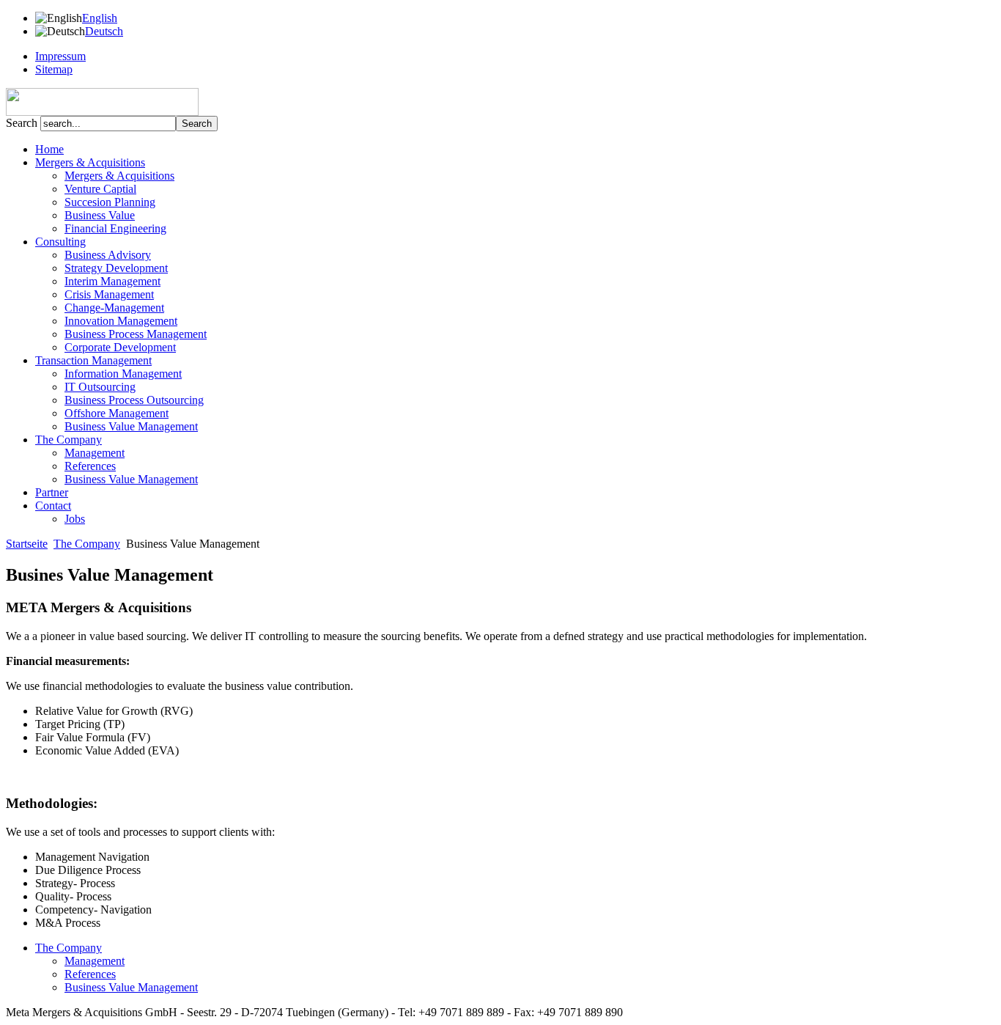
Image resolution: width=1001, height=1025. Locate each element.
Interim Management (112, 281)
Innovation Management (120, 321)
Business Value (99, 215)
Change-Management (114, 307)
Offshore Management (116, 413)
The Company (86, 543)
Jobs (74, 518)
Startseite (27, 543)
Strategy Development (116, 268)
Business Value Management (131, 426)
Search (23, 123)
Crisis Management (109, 294)
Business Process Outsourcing (134, 400)
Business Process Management (135, 334)
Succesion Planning (109, 202)
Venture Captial (100, 189)
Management (94, 453)
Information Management (123, 373)
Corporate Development (120, 347)
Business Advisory (107, 255)
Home (49, 149)
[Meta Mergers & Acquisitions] (102, 112)
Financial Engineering (115, 228)
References (90, 466)
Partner (51, 492)
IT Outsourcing (100, 387)
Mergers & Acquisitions (119, 175)
